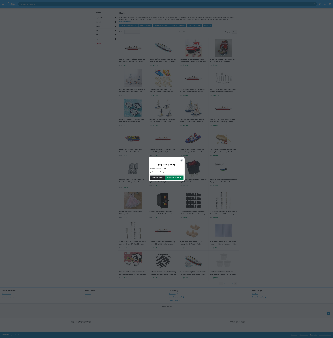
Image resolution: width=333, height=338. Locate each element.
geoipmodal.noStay (157, 177)
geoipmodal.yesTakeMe (174, 177)
